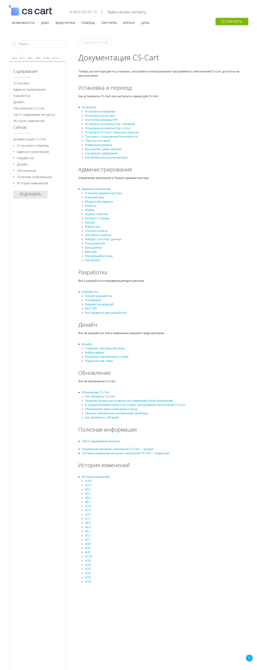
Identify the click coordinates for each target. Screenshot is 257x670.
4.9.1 (88, 493)
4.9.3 (88, 485)
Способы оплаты (96, 231)
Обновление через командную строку (111, 409)
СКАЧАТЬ (234, 21)
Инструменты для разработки (105, 313)
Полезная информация (34, 177)
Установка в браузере (100, 111)
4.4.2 (88, 548)
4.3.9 (88, 560)
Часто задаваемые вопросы (101, 441)
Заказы (90, 222)
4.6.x (14, 58)
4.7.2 (88, 514)
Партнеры (109, 23)
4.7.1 (88, 519)
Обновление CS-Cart (95, 392)
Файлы (89, 210)
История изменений (95, 477)
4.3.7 (88, 569)
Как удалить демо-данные (103, 149)
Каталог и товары (97, 218)
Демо (45, 23)
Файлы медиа (94, 352)
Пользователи (95, 243)
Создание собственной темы (105, 348)
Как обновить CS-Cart (100, 396)
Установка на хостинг (100, 115)
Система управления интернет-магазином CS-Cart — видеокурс (126, 453)
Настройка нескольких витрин (106, 157)
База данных (93, 247)
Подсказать (30, 194)
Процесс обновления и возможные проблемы (116, 413)
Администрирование (96, 189)
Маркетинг (92, 227)
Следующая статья (93, 42)
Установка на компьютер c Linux (107, 128)
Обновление (26, 170)
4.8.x (30, 58)
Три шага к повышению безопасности (111, 136)
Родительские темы (99, 361)
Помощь (88, 23)
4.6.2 (88, 527)
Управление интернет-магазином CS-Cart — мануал (118, 449)
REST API (91, 308)
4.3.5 (88, 577)
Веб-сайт (91, 252)
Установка (89, 107)
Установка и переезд (33, 145)
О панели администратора (103, 193)
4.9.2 (88, 489)
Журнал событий (96, 214)
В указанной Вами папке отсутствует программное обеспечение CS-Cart (135, 405)
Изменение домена (98, 145)
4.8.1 (88, 502)
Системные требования (101, 153)
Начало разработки (98, 296)
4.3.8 (88, 565)
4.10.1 (88, 481)
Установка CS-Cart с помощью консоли (112, 132)
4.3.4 (88, 581)
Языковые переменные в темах (106, 357)
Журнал (129, 23)
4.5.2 (88, 535)
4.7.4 (88, 506)
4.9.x (38, 58)
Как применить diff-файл (102, 417)
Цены (145, 23)
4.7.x (22, 58)
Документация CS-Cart (29, 139)
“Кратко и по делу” (98, 141)
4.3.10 (88, 556)
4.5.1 (88, 540)
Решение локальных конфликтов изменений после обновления (129, 401)
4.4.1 (88, 552)
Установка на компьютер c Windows (110, 124)
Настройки (92, 260)
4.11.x (56, 58)
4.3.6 (88, 573)
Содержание (25, 71)
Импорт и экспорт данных (103, 239)
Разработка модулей (99, 304)
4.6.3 (88, 523)
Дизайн (87, 344)
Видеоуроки (65, 23)
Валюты (90, 206)
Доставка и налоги (98, 235)
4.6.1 (88, 531)
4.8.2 (88, 498)
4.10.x (46, 58)
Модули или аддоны (99, 201)
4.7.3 (88, 510)
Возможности (23, 23)
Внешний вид (94, 197)
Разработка (90, 292)
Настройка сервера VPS (101, 120)
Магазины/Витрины (99, 256)
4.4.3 (88, 544)
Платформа (93, 300)
